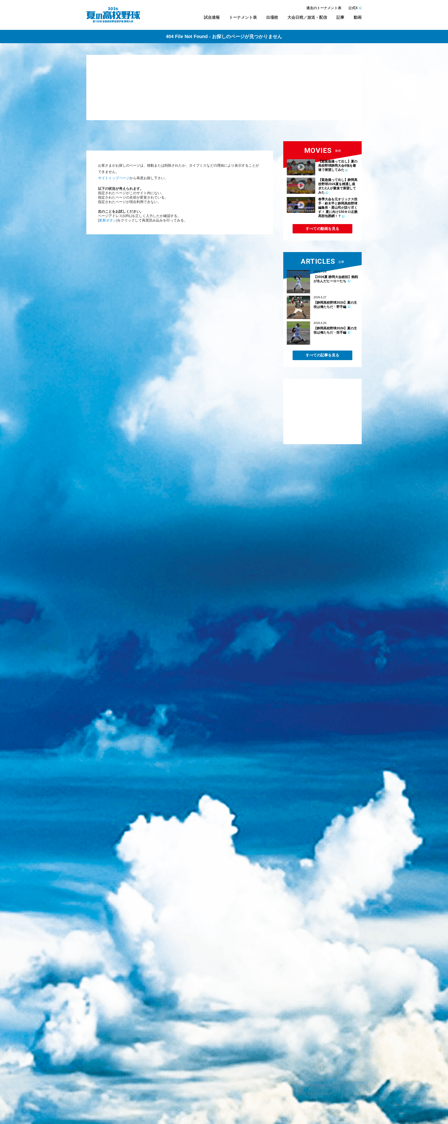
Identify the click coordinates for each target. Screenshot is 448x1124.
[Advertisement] (224, 87)
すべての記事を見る (322, 355)
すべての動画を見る (322, 229)
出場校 (272, 17)
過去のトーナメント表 (323, 8)
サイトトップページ (114, 178)
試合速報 (212, 17)
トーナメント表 (243, 17)
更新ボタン (107, 220)
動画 (358, 17)
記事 (340, 17)
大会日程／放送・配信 (307, 17)
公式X (353, 8)
